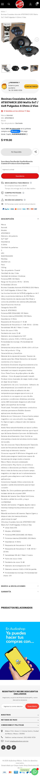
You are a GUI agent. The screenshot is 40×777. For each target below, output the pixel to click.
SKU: (2, 118)
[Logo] (20, 4)
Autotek (10, 115)
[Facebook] (3, 747)
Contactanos (31, 86)
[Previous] (3, 39)
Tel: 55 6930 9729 (15, 90)
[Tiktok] (14, 747)
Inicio (3, 12)
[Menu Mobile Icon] (2, 4)
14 (5, 204)
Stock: (3, 121)
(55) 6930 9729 (29, 737)
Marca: (3, 115)
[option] (20, 39)
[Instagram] (8, 747)
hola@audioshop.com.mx (19, 741)
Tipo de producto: (8, 123)
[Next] (37, 39)
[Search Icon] (11, 4)
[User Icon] (30, 4)
